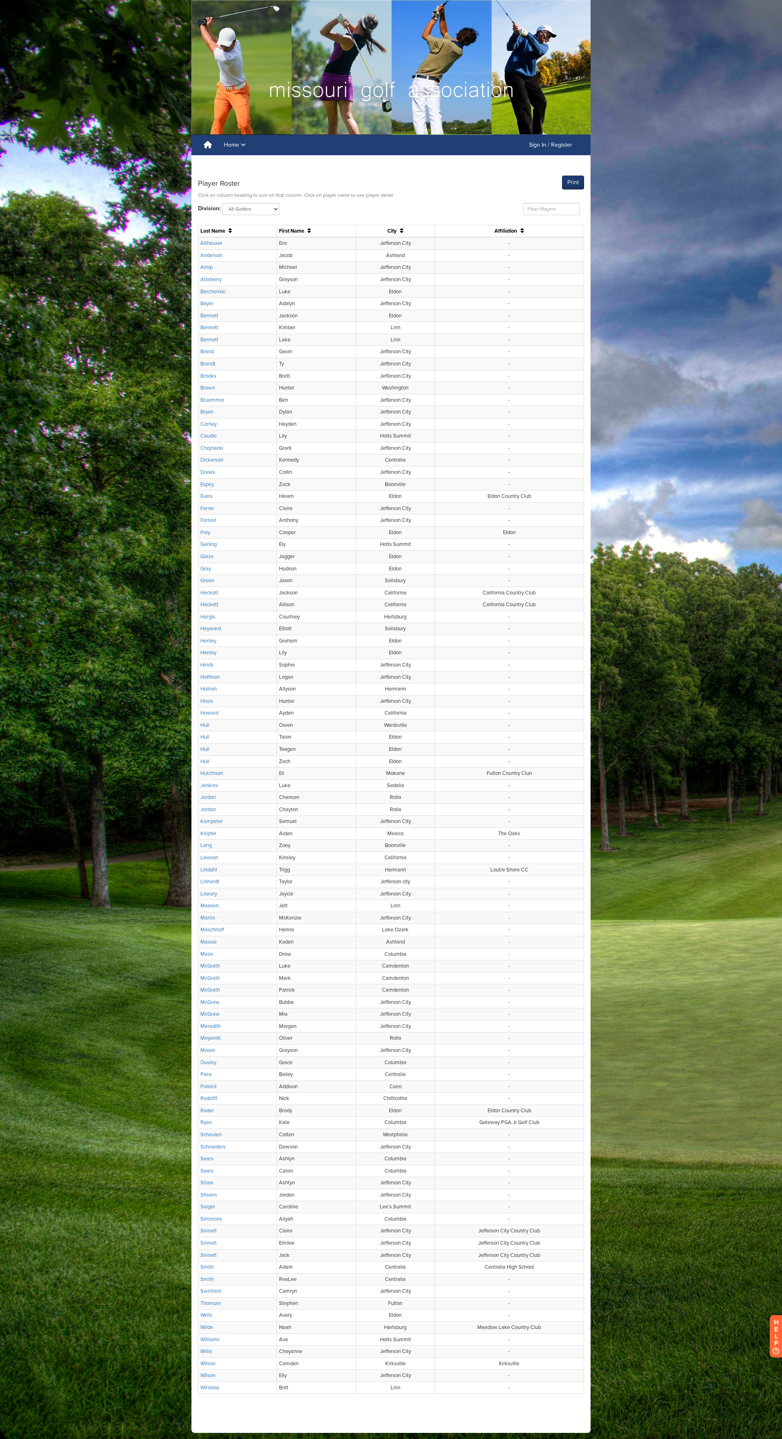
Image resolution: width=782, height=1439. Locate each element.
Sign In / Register (550, 144)
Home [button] (232, 144)
